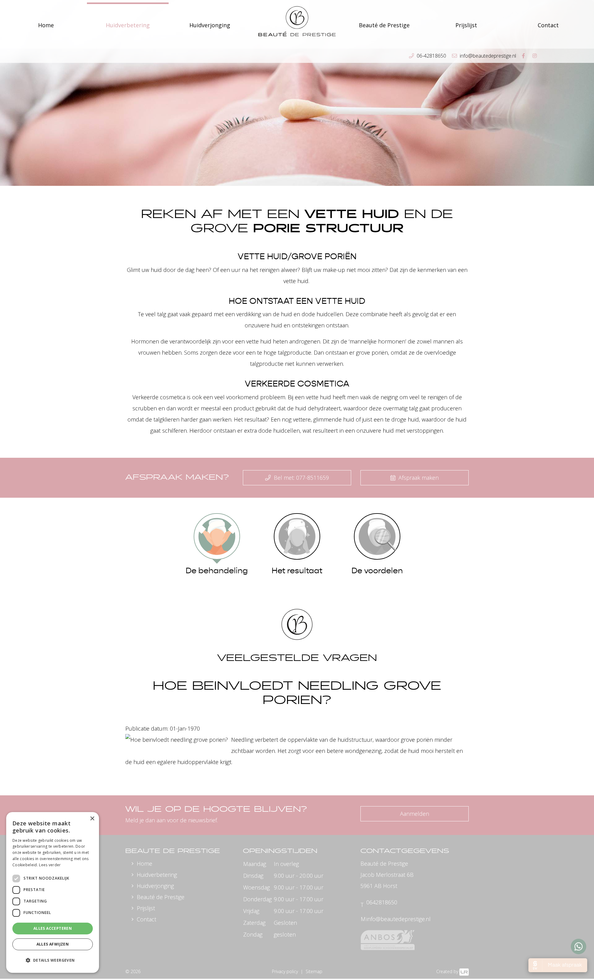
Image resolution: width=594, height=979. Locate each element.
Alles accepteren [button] (52, 928)
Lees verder (50, 865)
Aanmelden (414, 813)
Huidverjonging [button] (209, 25)
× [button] (92, 818)
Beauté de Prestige (160, 897)
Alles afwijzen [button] (53, 944)
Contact (146, 919)
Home (46, 25)
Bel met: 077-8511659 (300, 477)
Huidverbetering (157, 874)
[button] (52, 960)
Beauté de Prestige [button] (384, 25)
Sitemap (314, 971)
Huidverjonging (155, 885)
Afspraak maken (418, 477)
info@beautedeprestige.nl (398, 919)
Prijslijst (466, 25)
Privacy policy (285, 971)
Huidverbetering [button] (128, 25)
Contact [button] (548, 25)
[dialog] (52, 892)
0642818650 (381, 902)
